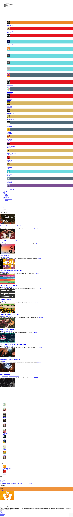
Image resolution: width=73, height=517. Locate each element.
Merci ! (1, 511)
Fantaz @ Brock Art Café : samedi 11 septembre (11, 240)
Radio (4, 198)
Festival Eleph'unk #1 (5, 255)
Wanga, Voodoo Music (5, 374)
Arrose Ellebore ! (5, 191)
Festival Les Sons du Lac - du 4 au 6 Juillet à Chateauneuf (13, 344)
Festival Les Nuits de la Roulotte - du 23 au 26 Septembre (12, 225)
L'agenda (7, 242)
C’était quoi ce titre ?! (6, 197)
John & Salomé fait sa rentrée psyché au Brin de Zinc (12, 389)
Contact (6, 201)
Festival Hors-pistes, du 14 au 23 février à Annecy (11, 270)
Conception (2, 516)
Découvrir (4, 193)
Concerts (6, 227)
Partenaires (6, 200)
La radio (1, 513)
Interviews (6, 195)
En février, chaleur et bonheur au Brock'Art (10, 359)
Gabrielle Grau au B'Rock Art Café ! (8, 329)
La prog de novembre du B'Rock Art (8, 285)
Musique (6, 194)
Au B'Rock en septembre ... (6, 299)
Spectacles (14, 376)
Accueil (4, 205)
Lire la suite (36, 228)
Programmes (2, 514)
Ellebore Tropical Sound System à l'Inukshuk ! (10, 314)
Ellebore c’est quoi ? (8, 199)
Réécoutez (4, 20)
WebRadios (4, 192)
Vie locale (6, 196)
